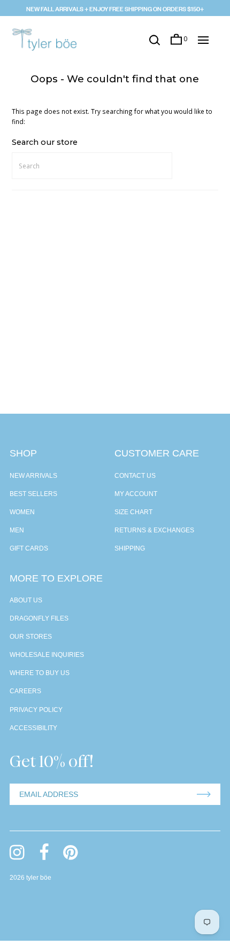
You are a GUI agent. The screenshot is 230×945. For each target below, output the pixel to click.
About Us (26, 600)
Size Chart (133, 512)
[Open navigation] (203, 40)
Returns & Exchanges (154, 530)
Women (22, 512)
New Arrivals (33, 475)
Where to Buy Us (40, 673)
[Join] (204, 794)
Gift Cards (29, 548)
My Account (135, 494)
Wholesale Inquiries (47, 655)
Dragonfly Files (39, 618)
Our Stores (31, 636)
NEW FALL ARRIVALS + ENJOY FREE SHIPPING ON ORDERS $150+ (115, 8)
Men (17, 530)
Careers (25, 691)
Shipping (129, 548)
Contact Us (135, 475)
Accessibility (33, 728)
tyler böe (38, 877)
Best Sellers (33, 494)
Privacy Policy (36, 710)
